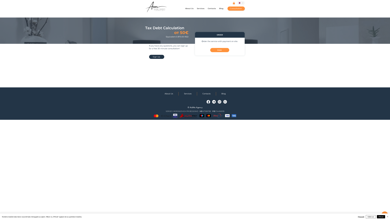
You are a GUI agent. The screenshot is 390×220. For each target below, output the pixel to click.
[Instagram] (219, 102)
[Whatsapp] (225, 102)
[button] (234, 3)
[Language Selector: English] (241, 3)
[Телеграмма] (214, 102)
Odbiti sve (371, 217)
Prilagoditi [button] (361, 217)
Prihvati (381, 217)
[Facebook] (208, 102)
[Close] (387, 216)
